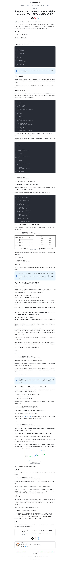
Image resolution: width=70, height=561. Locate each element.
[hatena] (38, 18)
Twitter (48, 5)
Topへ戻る (35, 553)
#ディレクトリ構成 (20, 21)
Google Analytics (40, 556)
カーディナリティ (28, 416)
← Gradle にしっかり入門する (20, 551)
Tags (28, 5)
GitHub (42, 5)
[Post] (32, 18)
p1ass (23, 546)
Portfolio (37, 5)
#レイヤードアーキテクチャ (36, 21)
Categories (23, 5)
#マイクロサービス (27, 21)
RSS (32, 5)
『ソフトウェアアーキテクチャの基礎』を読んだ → (45, 551)
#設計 (16, 21)
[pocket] (35, 18)
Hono (39, 558)
